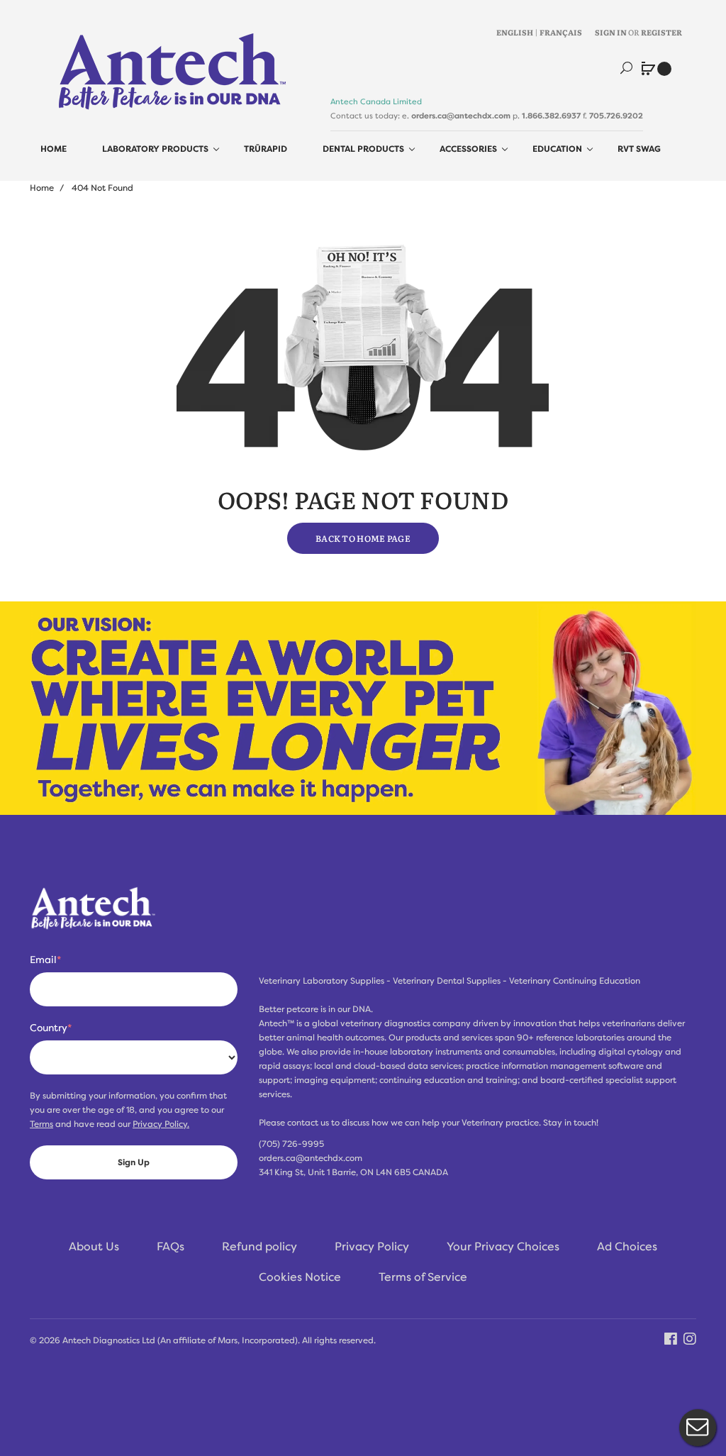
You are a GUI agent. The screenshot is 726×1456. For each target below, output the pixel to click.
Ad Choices (627, 1246)
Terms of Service (423, 1277)
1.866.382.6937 (551, 115)
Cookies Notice (300, 1277)
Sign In (611, 32)
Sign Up (134, 1162)
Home (42, 188)
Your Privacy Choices (503, 1246)
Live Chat (697, 1427)
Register (661, 32)
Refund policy (259, 1246)
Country (51, 1027)
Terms (41, 1124)
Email (45, 959)
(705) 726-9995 (291, 1144)
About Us (94, 1246)
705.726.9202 (616, 115)
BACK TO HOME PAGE (363, 538)
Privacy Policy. (161, 1124)
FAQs (170, 1246)
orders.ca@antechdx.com (460, 115)
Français (561, 32)
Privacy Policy (372, 1246)
